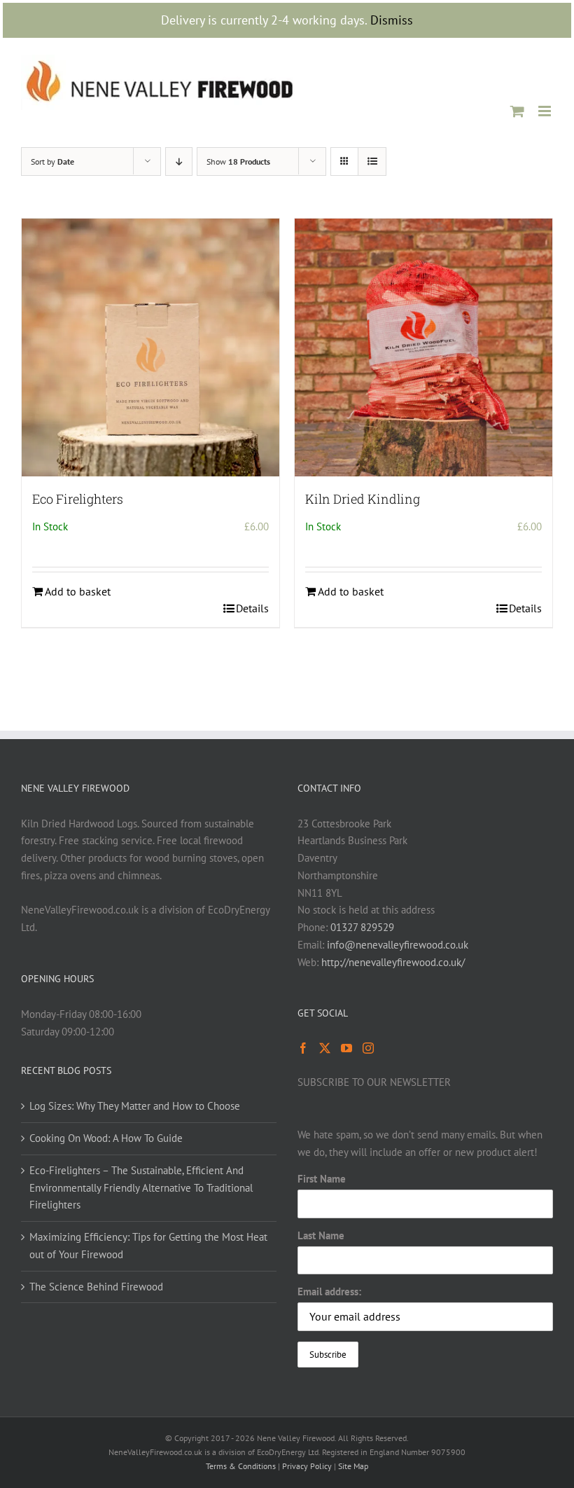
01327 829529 (362, 927)
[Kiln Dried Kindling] (423, 347)
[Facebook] (303, 1048)
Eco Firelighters (77, 498)
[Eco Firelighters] (150, 347)
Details (252, 608)
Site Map (353, 1466)
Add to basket (78, 591)
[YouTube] (346, 1048)
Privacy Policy (307, 1466)
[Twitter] (324, 1048)
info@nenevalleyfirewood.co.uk (397, 944)
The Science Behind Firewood (96, 1286)
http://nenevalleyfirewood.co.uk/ (393, 962)
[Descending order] (178, 161)
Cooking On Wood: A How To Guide (106, 1138)
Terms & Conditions (241, 1466)
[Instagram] (368, 1048)
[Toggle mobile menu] (545, 111)
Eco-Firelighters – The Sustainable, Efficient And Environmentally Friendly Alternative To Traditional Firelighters (141, 1188)
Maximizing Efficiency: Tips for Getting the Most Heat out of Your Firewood (148, 1245)
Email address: (329, 1291)
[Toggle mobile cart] (517, 111)
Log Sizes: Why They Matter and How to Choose (134, 1105)
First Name (322, 1178)
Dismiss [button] (391, 20)
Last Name (321, 1235)
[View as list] (372, 161)
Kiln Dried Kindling (362, 498)
